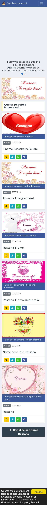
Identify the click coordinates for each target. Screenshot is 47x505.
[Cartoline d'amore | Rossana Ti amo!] (23, 222)
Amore (7, 143)
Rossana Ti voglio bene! (18, 198)
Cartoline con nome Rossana (25, 432)
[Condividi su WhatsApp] (18, 157)
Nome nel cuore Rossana (19, 352)
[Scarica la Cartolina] (12, 157)
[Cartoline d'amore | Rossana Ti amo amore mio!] (23, 271)
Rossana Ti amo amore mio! (21, 300)
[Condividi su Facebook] (24, 157)
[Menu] (41, 3)
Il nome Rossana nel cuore (20, 148)
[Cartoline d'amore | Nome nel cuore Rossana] (23, 325)
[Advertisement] (23, 32)
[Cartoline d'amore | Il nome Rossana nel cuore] (23, 123)
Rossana (8, 411)
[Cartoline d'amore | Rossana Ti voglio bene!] (23, 173)
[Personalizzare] (6, 157)
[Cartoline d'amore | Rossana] (23, 379)
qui (23, 73)
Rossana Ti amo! (13, 247)
